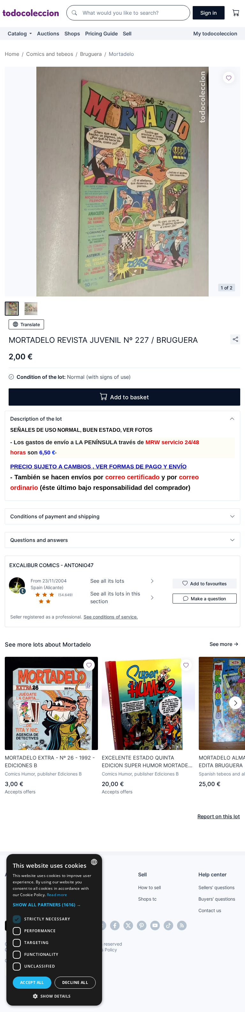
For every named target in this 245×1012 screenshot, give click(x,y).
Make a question (208, 598)
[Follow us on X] (128, 925)
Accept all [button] (32, 982)
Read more (57, 894)
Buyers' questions (216, 899)
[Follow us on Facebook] (115, 925)
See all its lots (107, 581)
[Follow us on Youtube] (155, 925)
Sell (127, 33)
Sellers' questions (216, 887)
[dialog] (54, 930)
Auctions (48, 33)
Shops (72, 33)
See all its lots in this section (115, 597)
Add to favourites (208, 583)
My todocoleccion (215, 33)
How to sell (149, 887)
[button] (122, 419)
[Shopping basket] (236, 13)
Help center (212, 874)
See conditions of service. (111, 616)
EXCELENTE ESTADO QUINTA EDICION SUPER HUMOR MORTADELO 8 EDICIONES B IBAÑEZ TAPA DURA (148, 761)
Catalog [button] (18, 33)
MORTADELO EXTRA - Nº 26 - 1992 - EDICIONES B (50, 761)
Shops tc (147, 899)
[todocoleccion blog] (182, 925)
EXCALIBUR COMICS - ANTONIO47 (51, 565)
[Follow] (228, 77)
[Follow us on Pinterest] (141, 925)
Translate (30, 324)
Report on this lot (218, 816)
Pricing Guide (101, 33)
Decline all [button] (75, 982)
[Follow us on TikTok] (168, 925)
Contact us (209, 910)
